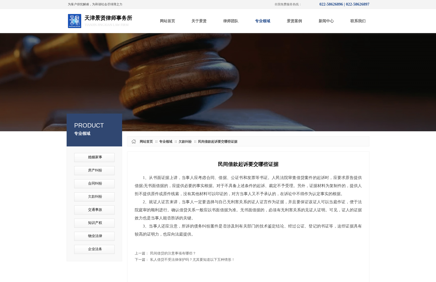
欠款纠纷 (185, 141)
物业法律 (95, 236)
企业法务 (95, 249)
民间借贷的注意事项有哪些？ (165, 253)
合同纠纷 (95, 183)
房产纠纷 (95, 170)
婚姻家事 (95, 157)
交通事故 (95, 210)
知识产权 (95, 223)
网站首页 (146, 141)
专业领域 (165, 141)
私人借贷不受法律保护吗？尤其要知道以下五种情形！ (185, 260)
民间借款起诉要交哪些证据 (217, 141)
